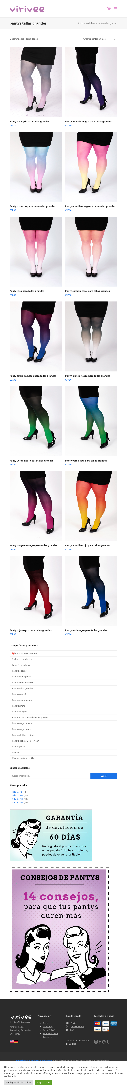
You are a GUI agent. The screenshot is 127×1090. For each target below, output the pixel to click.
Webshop (47, 1026)
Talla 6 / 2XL (17, 795)
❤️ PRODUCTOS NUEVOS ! (25, 653)
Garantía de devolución (77, 1040)
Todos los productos (22, 659)
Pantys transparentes (22, 682)
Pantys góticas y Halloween (25, 740)
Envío (73, 1023)
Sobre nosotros (50, 1033)
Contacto (47, 1036)
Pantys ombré (19, 694)
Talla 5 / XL (17, 791)
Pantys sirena (18, 705)
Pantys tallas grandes (22, 688)
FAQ (72, 1029)
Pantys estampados (22, 699)
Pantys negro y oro (21, 729)
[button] (115, 8)
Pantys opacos (19, 670)
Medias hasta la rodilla (23, 758)
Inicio (45, 1023)
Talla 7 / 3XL (17, 798)
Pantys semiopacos (21, 676)
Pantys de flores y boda (23, 734)
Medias (15, 752)
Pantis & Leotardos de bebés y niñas (30, 717)
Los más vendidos (21, 664)
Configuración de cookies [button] (18, 1082)
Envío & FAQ (49, 1029)
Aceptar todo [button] (43, 1082)
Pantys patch (18, 746)
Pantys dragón (19, 711)
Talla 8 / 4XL (17, 802)
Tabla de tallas (77, 1026)
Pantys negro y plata (22, 723)
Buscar (104, 775)
